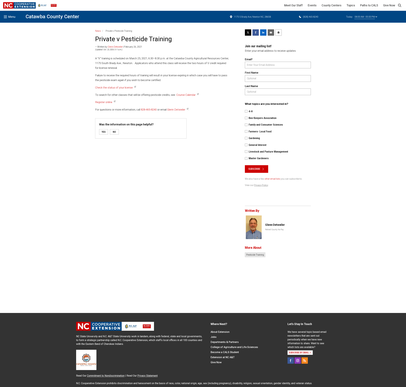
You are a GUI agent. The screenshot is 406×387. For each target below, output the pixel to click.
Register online (103, 102)
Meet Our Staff (293, 5)
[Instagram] (298, 360)
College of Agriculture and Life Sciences (234, 347)
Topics (351, 5)
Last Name (251, 86)
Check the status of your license (114, 87)
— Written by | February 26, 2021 (118, 47)
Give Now (389, 5)
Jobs (213, 336)
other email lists (272, 179)
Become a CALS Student (225, 352)
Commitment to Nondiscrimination (105, 375)
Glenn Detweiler (115, 47)
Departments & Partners (225, 342)
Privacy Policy (261, 185)
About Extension (220, 331)
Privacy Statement (147, 375)
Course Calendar (186, 94)
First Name (251, 72)
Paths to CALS (369, 5)
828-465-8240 (149, 109)
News (98, 31)
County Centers (331, 5)
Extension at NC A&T (223, 357)
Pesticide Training (255, 255)
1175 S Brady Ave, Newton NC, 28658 (252, 17)
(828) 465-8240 (310, 17)
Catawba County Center (52, 16)
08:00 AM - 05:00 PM (365, 17)
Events (312, 5)
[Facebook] (291, 360)
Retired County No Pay (274, 229)
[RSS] (304, 360)
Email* (249, 59)
